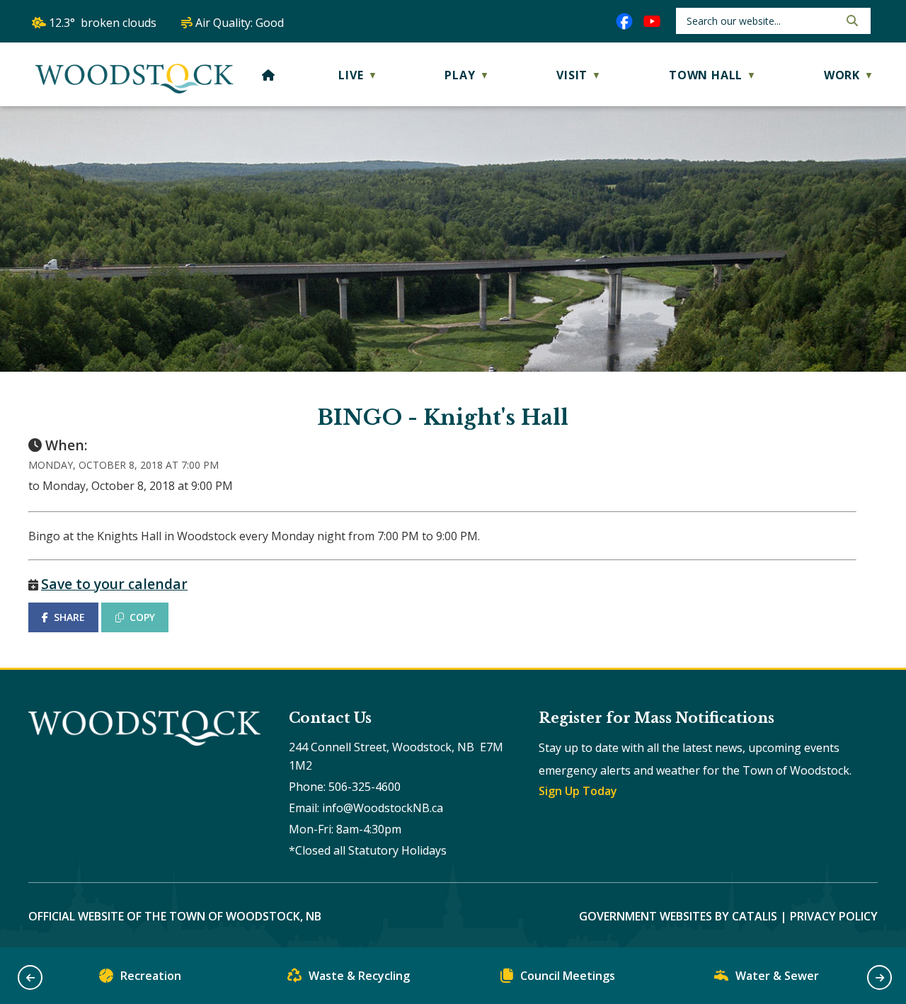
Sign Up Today (578, 791)
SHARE (69, 617)
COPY (142, 617)
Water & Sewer (777, 975)
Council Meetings (567, 975)
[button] (851, 20)
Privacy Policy (834, 916)
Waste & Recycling (359, 975)
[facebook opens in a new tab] (624, 21)
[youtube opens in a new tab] (651, 21)
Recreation (150, 975)
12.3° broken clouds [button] (102, 22)
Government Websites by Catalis (678, 916)
